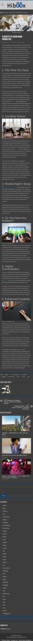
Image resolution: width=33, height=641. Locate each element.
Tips (23, 42)
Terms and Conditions (25, 640)
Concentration (15, 374)
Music (4, 579)
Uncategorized (7, 613)
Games (5, 545)
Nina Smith (6, 42)
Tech (4, 605)
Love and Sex (6, 568)
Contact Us (14, 640)
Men (4, 573)
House (4, 559)
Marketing (5, 571)
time (29, 376)
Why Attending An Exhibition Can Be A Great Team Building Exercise (12, 401)
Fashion (5, 531)
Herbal (4, 556)
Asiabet (14, 101)
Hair (4, 551)
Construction (6, 517)
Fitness (4, 536)
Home (3, 12)
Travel (4, 610)
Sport (4, 599)
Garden (5, 548)
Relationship (6, 593)
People (5, 588)
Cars (4, 514)
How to (5, 562)
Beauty (4, 505)
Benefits (7, 374)
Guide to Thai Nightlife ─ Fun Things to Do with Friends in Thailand (15, 477)
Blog (4, 508)
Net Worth (5, 582)
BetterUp (5, 280)
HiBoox (16, 149)
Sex (4, 596)
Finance (5, 534)
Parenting (5, 585)
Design (5, 519)
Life (7, 12)
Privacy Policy (6, 640)
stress (23, 376)
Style (4, 602)
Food (4, 539)
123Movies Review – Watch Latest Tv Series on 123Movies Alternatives (20, 407)
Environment (6, 528)
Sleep (18, 376)
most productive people (10, 187)
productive (11, 376)
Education (5, 522)
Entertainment (6, 525)
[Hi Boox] (17, 4)
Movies (5, 576)
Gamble (5, 542)
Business (5, 511)
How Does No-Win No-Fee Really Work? (14, 455)
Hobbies (4, 376)
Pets (4, 590)
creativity (24, 374)
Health (4, 553)
